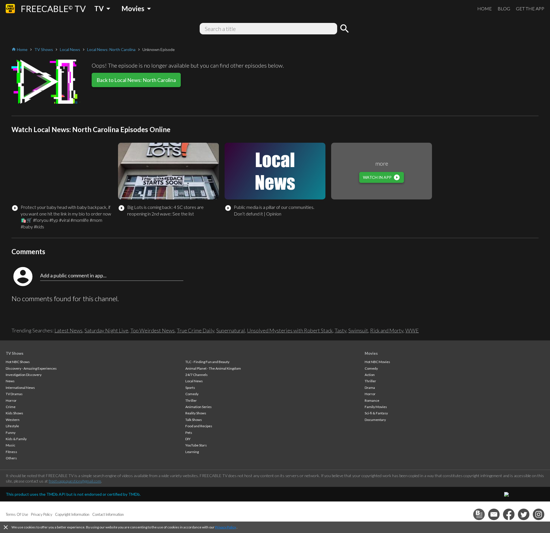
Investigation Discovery (24, 375)
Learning (192, 452)
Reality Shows (195, 413)
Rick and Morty (386, 330)
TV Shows (14, 353)
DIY (187, 439)
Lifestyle (12, 426)
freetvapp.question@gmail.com (75, 481)
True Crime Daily (195, 330)
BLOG (504, 8)
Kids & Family (16, 439)
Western (12, 420)
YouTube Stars (196, 445)
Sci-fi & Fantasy (376, 413)
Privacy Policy (225, 527)
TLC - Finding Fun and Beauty (207, 362)
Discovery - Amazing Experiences (31, 368)
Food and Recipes (198, 426)
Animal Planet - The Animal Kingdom (213, 368)
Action (370, 375)
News (10, 381)
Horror (11, 400)
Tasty (340, 330)
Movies (371, 353)
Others (11, 458)
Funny (10, 432)
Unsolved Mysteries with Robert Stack (290, 330)
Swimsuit (358, 330)
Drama (370, 387)
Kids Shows (14, 413)
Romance (372, 400)
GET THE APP (530, 8)
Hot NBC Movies (377, 362)
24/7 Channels (196, 375)
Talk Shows (193, 420)
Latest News (68, 330)
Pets (188, 432)
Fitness (11, 452)
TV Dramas (14, 394)
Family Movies (376, 407)
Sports (190, 387)
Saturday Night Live (106, 330)
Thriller (191, 400)
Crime (10, 407)
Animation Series (198, 407)
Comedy (192, 394)
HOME (484, 8)
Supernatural (230, 330)
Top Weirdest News (152, 330)
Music (10, 445)
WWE (412, 330)
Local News (194, 381)
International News (20, 387)
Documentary (375, 420)
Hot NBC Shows (18, 362)
